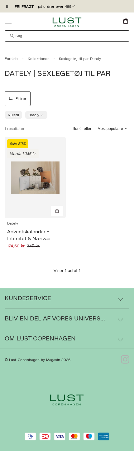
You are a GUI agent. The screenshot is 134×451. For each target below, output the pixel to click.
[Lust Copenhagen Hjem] (67, 22)
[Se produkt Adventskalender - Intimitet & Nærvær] (35, 177)
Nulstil (13, 115)
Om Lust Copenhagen (40, 338)
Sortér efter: (82, 128)
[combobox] (67, 36)
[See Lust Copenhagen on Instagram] (125, 359)
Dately (12, 223)
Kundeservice (28, 298)
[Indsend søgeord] (12, 36)
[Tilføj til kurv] (57, 211)
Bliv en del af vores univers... (55, 318)
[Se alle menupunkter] (8, 21)
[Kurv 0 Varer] (125, 21)
